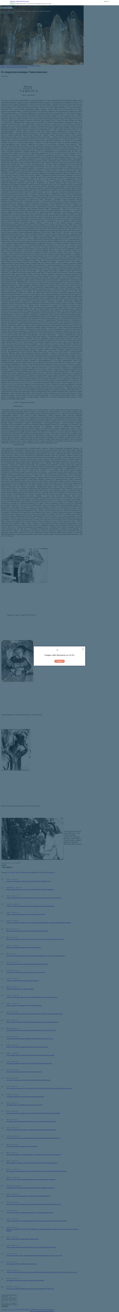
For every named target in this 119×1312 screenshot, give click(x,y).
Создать (59, 661)
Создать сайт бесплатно (55, 655)
